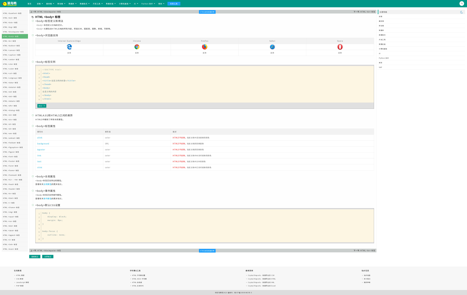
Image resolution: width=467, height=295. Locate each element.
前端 (39, 3)
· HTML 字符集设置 (137, 275)
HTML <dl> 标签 (9, 124)
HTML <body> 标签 (10, 36)
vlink (39, 167)
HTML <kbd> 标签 (10, 226)
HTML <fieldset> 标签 (11, 143)
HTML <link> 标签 (10, 244)
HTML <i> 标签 (9, 203)
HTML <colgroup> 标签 (12, 78)
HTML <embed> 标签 (11, 138)
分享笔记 (47, 256)
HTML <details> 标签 (11, 101)
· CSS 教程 (18, 279)
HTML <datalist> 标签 (12, 87)
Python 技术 (147, 3)
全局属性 (47, 184)
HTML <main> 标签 (10, 249)
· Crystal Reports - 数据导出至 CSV (260, 275)
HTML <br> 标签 (9, 41)
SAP (380, 67)
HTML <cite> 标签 (10, 64)
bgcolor (41, 149)
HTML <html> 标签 (10, 198)
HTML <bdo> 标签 (10, 22)
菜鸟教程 (219, 292)
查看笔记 (34, 256)
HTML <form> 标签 (10, 166)
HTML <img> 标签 (10, 212)
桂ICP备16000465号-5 (243, 292)
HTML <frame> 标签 (11, 170)
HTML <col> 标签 (10, 73)
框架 (160, 3)
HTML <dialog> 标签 (11, 110)
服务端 (49, 3)
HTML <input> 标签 (11, 217)
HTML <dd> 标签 (9, 92)
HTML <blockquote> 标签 (13, 32)
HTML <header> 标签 (11, 189)
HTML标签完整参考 (207, 12)
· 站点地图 (366, 275)
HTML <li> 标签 (9, 240)
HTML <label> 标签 (10, 230)
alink (39, 137)
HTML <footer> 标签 (11, 161)
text (39, 161)
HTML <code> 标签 (10, 69)
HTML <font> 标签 (10, 156)
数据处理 (109, 3)
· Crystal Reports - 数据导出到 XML (260, 282)
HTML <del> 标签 (10, 96)
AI (135, 3)
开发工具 (96, 3)
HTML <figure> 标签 (11, 152)
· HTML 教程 (19, 275)
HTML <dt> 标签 (9, 129)
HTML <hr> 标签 (9, 193)
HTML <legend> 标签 (11, 235)
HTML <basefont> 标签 (12, 13)
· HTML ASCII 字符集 (138, 279)
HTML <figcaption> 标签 (13, 147)
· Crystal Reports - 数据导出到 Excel (261, 286)
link (39, 155)
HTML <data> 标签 (10, 83)
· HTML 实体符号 (137, 286)
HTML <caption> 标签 (12, 55)
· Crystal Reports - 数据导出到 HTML (261, 279)
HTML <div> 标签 (10, 119)
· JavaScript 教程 (21, 282)
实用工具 (174, 3)
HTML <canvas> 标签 (11, 50)
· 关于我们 (366, 279)
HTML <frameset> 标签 (12, 175)
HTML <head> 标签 (10, 184)
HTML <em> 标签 (10, 133)
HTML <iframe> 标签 (11, 207)
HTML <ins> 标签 (10, 221)
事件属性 (47, 198)
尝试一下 (42, 106)
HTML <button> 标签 (11, 46)
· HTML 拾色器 (136, 282)
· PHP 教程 (19, 286)
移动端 (60, 3)
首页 (29, 3)
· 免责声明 (366, 282)
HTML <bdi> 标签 (10, 18)
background (43, 143)
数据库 (71, 3)
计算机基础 (124, 3)
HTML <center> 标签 (11, 59)
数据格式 (83, 3)
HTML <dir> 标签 (10, 115)
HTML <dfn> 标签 (10, 106)
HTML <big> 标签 (10, 27)
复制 (371, 68)
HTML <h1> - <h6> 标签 (12, 180)
